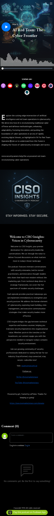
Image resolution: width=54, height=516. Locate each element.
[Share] (32, 40)
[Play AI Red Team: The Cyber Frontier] (6, 26)
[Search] (46, 3)
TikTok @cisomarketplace (27, 377)
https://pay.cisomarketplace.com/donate (27, 403)
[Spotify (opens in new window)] (23, 85)
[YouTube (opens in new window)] (10, 85)
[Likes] (13, 40)
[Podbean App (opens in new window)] (16, 85)
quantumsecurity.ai (29, 365)
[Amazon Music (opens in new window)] (30, 85)
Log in (27, 445)
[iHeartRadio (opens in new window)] (37, 85)
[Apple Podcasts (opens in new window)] (3, 85)
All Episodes (11, 11)
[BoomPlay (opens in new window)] (27, 92)
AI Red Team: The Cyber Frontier (27, 32)
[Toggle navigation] (51, 3)
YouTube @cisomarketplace (27, 382)
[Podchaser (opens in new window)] (50, 85)
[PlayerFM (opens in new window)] (44, 85)
